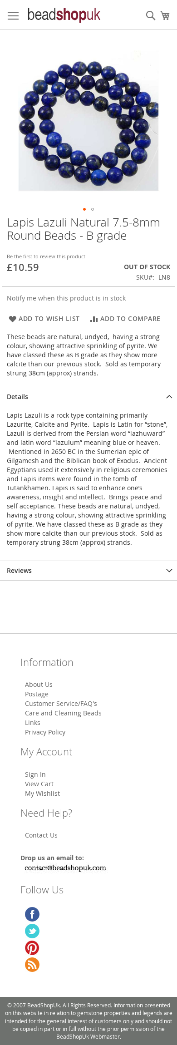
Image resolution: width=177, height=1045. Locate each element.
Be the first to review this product (46, 256)
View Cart (39, 783)
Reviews (19, 570)
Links (32, 722)
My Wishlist (42, 793)
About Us (39, 684)
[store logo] (63, 15)
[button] (84, 209)
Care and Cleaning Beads (63, 713)
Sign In (35, 774)
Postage (37, 694)
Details (17, 396)
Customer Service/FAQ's (61, 703)
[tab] (88, 396)
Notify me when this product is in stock (66, 298)
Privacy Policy (45, 732)
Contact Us (41, 835)
